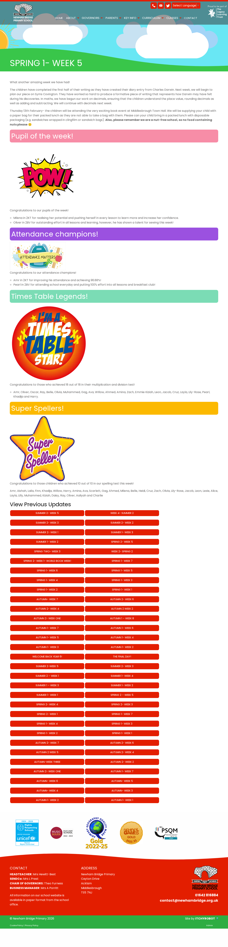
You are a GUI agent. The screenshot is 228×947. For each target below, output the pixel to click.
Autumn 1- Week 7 (47, 628)
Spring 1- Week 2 (47, 589)
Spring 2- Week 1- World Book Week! (47, 561)
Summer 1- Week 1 (47, 695)
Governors (90, 18)
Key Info (130, 18)
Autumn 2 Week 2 (122, 609)
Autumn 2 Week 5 (47, 752)
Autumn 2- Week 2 (122, 762)
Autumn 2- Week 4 (47, 609)
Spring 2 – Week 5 (122, 695)
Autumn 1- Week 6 (122, 628)
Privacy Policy (31, 925)
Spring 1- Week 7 (122, 561)
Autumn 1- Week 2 (122, 647)
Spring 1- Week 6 (47, 570)
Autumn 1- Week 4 (122, 637)
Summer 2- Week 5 (47, 513)
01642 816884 (206, 895)
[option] (27, 833)
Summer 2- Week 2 (122, 522)
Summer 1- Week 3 (122, 532)
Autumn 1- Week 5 (47, 637)
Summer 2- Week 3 (47, 522)
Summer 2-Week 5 (47, 666)
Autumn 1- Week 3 (47, 647)
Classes (172, 18)
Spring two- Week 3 (47, 551)
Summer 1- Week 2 (47, 542)
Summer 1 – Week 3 (47, 685)
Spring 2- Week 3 (122, 704)
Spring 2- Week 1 (47, 714)
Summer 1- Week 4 (122, 676)
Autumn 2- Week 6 (122, 599)
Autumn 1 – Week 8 (122, 618)
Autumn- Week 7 (47, 599)
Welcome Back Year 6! (47, 656)
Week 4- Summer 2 (122, 513)
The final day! (122, 656)
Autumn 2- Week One (47, 618)
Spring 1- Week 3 (122, 580)
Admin (209, 925)
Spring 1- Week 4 (47, 580)
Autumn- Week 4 (47, 790)
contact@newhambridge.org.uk (189, 900)
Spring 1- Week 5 (122, 570)
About (71, 18)
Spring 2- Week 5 (122, 542)
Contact (190, 18)
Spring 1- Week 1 (122, 589)
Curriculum (151, 18)
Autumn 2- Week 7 (47, 743)
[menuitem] (59, 17)
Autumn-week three (47, 762)
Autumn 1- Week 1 (122, 800)
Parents (111, 18)
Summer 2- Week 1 (47, 532)
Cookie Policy (16, 925)
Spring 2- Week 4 (47, 704)
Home (59, 18)
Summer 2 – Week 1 (47, 676)
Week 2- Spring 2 (122, 551)
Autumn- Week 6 (47, 781)
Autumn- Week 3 (122, 790)
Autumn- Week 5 (122, 781)
